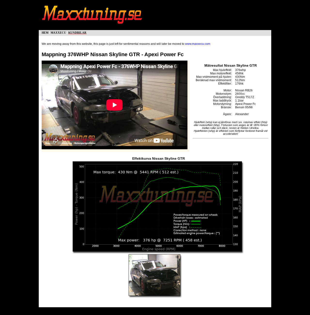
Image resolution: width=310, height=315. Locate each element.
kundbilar (77, 32)
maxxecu (58, 32)
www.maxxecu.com (197, 44)
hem (45, 32)
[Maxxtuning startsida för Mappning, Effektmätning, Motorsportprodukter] (92, 26)
